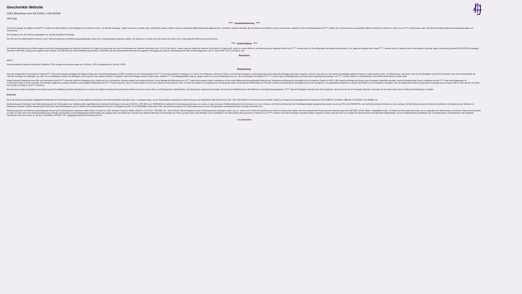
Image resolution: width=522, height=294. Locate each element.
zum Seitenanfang (244, 119)
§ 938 (14, 19)
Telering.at (71, 115)
